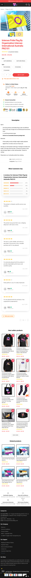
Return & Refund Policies (6, 546)
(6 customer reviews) (13, 51)
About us (3, 527)
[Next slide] (28, 20)
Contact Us (3, 549)
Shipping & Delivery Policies (7, 542)
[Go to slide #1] (11, 34)
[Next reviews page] (27, 320)
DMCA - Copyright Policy (6, 533)
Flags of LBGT (9, 9)
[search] (26, 4)
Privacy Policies (4, 531)
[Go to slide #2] (19, 34)
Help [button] (28, 576)
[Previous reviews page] (20, 320)
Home (2, 9)
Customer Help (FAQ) (6, 551)
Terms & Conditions (5, 529)
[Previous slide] (3, 20)
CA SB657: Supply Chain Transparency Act (11, 535)
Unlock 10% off (3, 571)
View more (15, 435)
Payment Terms (4, 544)
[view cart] (29, 4)
